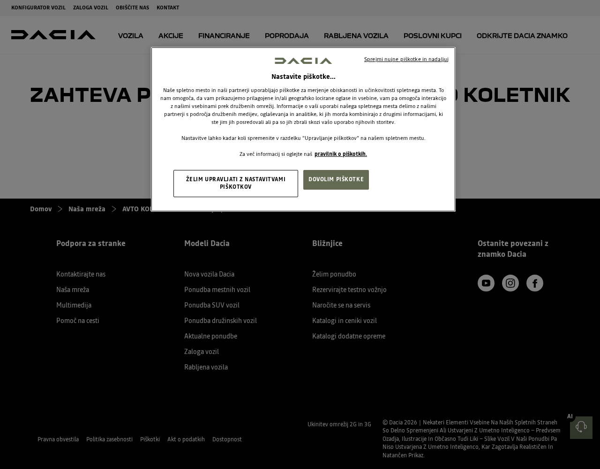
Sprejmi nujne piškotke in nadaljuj (406, 59)
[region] (303, 129)
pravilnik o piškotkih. (341, 154)
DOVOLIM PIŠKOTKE (336, 179)
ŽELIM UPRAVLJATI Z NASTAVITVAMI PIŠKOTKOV (236, 183)
